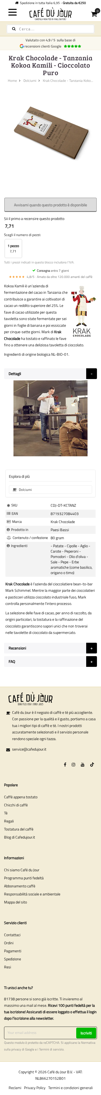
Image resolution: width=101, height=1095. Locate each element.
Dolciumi (29, 80)
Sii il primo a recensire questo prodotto (34, 218)
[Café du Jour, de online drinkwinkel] (50, 13)
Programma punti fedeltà (24, 878)
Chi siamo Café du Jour (21, 870)
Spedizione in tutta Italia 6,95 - (52, 2)
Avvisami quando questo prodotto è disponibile (50, 205)
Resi (7, 967)
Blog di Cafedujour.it (19, 837)
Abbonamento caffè (19, 886)
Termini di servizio (51, 1049)
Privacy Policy (35, 1087)
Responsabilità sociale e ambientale (32, 894)
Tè (6, 813)
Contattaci (12, 935)
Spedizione (12, 959)
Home (12, 80)
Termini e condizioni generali (70, 1087)
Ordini (8, 943)
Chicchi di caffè (16, 805)
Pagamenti (12, 951)
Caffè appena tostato (20, 797)
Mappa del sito (15, 902)
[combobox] (50, 29)
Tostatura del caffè (18, 829)
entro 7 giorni (53, 270)
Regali (9, 821)
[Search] (14, 28)
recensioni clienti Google (43, 46)
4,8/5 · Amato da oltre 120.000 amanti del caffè (50, 276)
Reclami (15, 1087)
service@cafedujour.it (29, 749)
